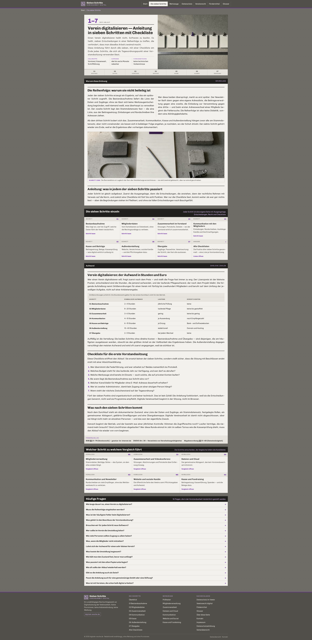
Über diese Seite (203, 615)
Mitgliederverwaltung (171, 603)
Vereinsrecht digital (205, 603)
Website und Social (171, 618)
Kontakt (200, 618)
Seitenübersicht (203, 630)
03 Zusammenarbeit (137, 611)
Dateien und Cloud (170, 611)
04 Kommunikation (137, 615)
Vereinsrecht (200, 4)
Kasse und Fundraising (172, 622)
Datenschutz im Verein (206, 600)
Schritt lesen (90, 233)
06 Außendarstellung (137, 622)
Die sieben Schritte (158, 4)
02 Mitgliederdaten (137, 607)
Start (145, 4)
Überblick (133, 600)
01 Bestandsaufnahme (138, 603)
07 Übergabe (134, 626)
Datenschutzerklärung (206, 626)
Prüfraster (167, 600)
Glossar (226, 4)
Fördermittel (214, 4)
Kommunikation (169, 615)
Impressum (201, 622)
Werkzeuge (174, 4)
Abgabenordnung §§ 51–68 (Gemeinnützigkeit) (203, 441)
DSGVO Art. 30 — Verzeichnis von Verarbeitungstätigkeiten (157, 441)
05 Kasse (132, 618)
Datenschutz (187, 4)
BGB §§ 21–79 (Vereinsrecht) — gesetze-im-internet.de (108, 441)
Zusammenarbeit (170, 607)
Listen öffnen (198, 256)
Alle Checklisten (135, 630)
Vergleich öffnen (92, 469)
